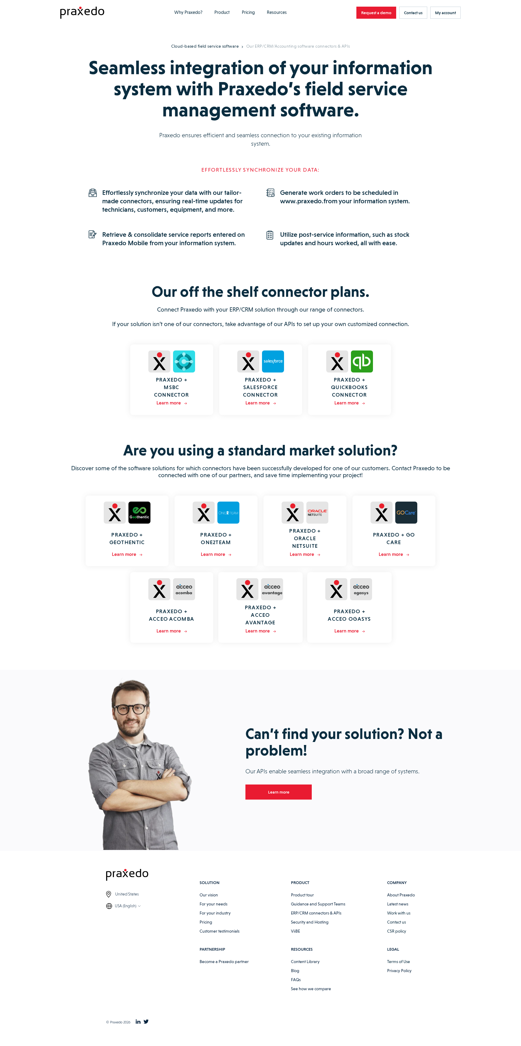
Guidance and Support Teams (318, 904)
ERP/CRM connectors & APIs (316, 913)
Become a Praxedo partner (224, 961)
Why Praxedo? (188, 12)
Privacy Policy (399, 970)
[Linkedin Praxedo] (138, 1022)
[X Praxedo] (146, 1022)
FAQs (296, 979)
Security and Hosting (310, 922)
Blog (295, 970)
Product (222, 12)
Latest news (397, 904)
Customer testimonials (219, 931)
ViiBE (295, 931)
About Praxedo (401, 894)
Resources (277, 12)
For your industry (215, 913)
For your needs (213, 904)
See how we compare (311, 988)
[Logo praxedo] (153, 876)
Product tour (302, 894)
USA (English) (125, 906)
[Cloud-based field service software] (82, 13)
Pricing (248, 12)
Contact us (396, 922)
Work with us (398, 913)
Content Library (305, 961)
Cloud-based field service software (205, 46)
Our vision (209, 894)
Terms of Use (398, 961)
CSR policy (396, 931)
